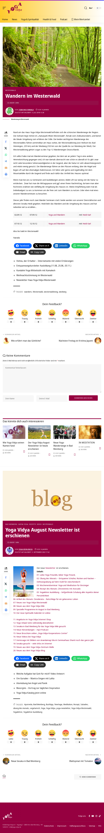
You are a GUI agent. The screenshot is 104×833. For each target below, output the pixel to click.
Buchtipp (49, 704)
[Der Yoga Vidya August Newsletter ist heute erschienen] (39, 432)
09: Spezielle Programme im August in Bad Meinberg (36, 609)
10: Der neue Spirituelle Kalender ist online (31, 613)
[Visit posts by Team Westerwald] (9, 111)
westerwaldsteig (51, 291)
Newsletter (50, 568)
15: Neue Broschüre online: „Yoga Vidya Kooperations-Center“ (40, 633)
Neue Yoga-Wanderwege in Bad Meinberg (63, 445)
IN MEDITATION (87, 442)
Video (39, 524)
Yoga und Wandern (56, 214)
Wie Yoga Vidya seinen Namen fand (13, 444)
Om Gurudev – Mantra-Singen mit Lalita (35, 678)
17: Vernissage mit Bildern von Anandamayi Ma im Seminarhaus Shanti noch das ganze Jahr (53, 640)
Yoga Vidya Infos (26, 549)
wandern (28, 291)
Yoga (43, 708)
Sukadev (84, 704)
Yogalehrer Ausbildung (32, 712)
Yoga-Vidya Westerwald (81, 708)
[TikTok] (99, 816)
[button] (5, 8)
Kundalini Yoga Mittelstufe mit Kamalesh (35, 270)
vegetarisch (35, 708)
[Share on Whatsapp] (6, 154)
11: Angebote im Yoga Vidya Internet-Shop (32, 619)
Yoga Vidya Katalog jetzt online (31, 692)
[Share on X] (6, 148)
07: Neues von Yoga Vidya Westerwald (30, 602)
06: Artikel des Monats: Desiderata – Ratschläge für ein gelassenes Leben (45, 599)
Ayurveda (28, 704)
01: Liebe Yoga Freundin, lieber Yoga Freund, (56, 574)
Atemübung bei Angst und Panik (31, 683)
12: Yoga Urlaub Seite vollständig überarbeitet (33, 622)
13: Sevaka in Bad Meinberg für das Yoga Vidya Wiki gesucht (39, 626)
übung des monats (21, 708)
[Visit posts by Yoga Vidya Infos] (9, 551)
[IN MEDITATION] (90, 432)
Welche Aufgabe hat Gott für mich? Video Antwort (40, 673)
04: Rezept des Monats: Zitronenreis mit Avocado (59, 588)
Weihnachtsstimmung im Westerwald (34, 275)
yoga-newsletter (63, 708)
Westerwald (10, 90)
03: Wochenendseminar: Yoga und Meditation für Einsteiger (63, 585)
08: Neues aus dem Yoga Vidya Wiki (28, 606)
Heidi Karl (87, 214)
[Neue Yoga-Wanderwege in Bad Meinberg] (64, 432)
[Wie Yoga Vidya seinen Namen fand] (14, 432)
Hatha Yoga (23, 524)
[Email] (6, 167)
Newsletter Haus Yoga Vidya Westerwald (36, 280)
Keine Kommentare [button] (89, 777)
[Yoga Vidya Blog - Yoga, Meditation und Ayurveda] (14, 8)
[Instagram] (96, 816)
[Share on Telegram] (6, 161)
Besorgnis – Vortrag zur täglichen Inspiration (38, 688)
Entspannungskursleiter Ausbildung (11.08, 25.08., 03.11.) (43, 265)
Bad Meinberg (11, 524)
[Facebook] (89, 816)
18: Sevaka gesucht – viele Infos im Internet (32, 643)
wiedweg (62, 291)
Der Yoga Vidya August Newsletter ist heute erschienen (39, 445)
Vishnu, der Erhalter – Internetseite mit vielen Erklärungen (44, 260)
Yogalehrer (17, 712)
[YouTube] (93, 816)
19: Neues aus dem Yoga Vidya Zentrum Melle (33, 647)
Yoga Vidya (50, 708)
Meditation (67, 704)
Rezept (76, 704)
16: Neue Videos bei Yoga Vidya (27, 636)
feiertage (58, 704)
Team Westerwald (26, 110)
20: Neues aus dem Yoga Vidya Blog (29, 650)
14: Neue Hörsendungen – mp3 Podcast (30, 629)
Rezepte (32, 524)
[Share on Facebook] (6, 141)
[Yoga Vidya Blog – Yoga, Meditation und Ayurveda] (7, 816)
